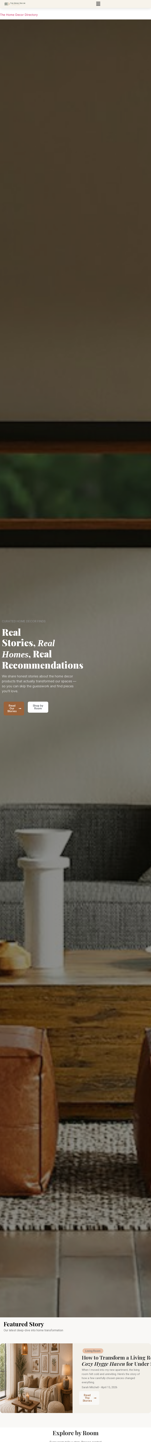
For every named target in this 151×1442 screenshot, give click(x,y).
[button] (98, 4)
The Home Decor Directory (19, 15)
